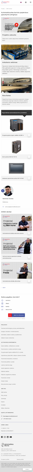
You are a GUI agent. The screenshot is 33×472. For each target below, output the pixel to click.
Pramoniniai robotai (5, 377)
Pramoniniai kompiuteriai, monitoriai (9, 358)
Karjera (2, 401)
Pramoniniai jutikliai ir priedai (7, 361)
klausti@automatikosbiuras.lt (10, 416)
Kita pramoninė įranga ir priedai (8, 384)
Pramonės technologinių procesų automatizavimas (12, 328)
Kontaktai (3, 405)
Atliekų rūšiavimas (5, 408)
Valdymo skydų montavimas (7, 337)
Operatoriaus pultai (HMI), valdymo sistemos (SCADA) (13, 355)
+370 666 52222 (7, 418)
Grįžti (4, 287)
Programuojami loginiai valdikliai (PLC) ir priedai (12, 352)
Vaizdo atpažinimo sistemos (7, 368)
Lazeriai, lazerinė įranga (6, 365)
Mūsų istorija (4, 395)
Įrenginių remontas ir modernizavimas (10, 331)
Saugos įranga (4, 381)
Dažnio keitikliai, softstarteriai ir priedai (10, 346)
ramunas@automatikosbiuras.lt (12, 206)
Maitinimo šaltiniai (5, 371)
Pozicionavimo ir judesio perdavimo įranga (11, 349)
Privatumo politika (5, 459)
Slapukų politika (20, 459)
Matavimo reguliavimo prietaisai (8, 374)
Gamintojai (3, 398)
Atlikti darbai (9, 8)
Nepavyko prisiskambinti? (7, 430)
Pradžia (3, 8)
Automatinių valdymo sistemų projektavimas (11, 334)
